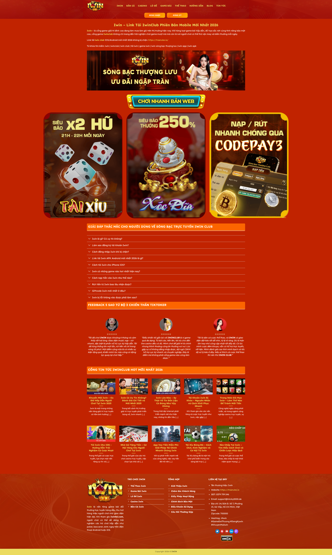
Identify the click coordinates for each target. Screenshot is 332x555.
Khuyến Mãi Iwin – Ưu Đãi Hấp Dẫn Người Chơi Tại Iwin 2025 (101, 400)
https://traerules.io (229, 490)
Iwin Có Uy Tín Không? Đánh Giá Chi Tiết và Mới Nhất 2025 (133, 400)
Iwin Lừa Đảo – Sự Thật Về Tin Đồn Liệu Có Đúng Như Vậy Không (166, 401)
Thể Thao (180, 5)
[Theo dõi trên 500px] (231, 531)
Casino (142, 5)
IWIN (120, 5)
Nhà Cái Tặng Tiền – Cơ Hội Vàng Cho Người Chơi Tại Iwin (134, 447)
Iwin (89, 30)
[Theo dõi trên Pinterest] (222, 531)
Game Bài (166, 5)
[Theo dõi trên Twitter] (217, 531)
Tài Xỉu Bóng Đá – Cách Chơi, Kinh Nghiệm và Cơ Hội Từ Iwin (198, 447)
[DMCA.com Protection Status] (227, 538)
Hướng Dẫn (196, 5)
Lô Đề (153, 5)
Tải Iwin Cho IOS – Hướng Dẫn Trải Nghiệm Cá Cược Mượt (101, 447)
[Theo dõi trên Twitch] (236, 531)
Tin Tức (221, 5)
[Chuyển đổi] (89, 239)
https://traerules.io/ (158, 40)
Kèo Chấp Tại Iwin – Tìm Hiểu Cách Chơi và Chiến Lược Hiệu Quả (230, 447)
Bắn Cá (130, 5)
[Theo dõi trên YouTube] (227, 531)
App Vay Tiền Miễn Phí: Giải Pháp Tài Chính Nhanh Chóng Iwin (166, 447)
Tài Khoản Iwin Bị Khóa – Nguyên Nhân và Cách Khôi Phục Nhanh (198, 401)
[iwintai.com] (100, 6)
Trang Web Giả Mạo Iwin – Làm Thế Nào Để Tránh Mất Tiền (231, 400)
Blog (210, 5)
